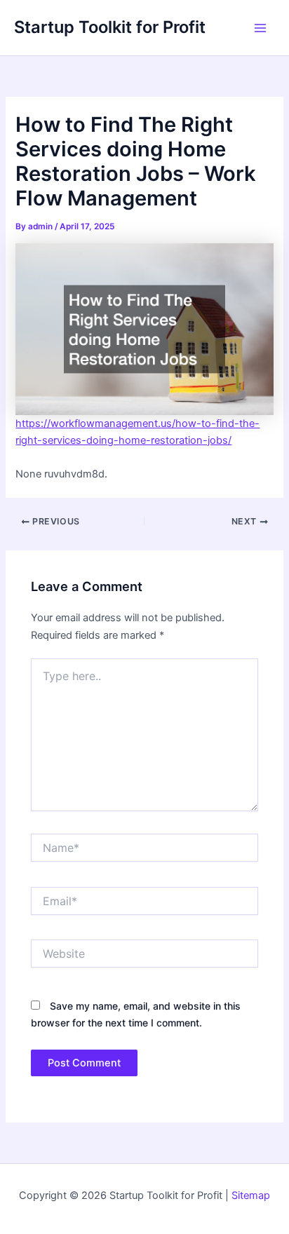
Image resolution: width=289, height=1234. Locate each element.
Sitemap (250, 1195)
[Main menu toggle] (260, 28)
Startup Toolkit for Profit (110, 27)
